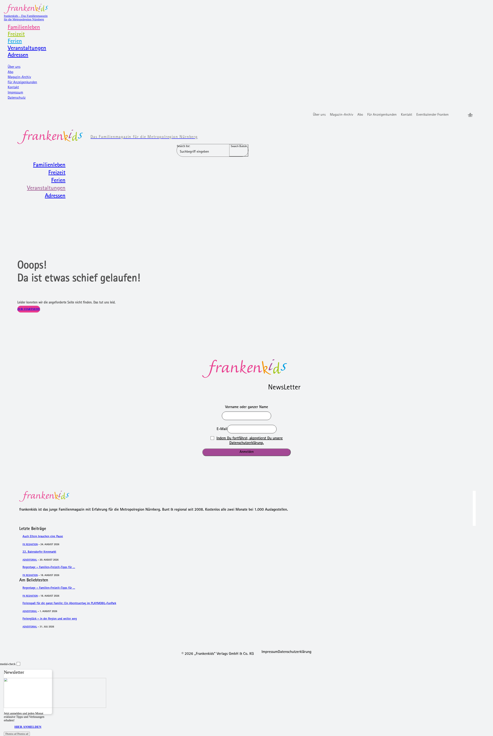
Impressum (15, 93)
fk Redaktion (30, 544)
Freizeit (16, 35)
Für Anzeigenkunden (22, 82)
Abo (10, 72)
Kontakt (13, 87)
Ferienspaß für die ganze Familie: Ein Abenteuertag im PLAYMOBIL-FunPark (69, 603)
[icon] (470, 115)
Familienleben (24, 28)
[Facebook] (455, 115)
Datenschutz (17, 98)
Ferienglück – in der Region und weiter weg (50, 619)
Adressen (18, 55)
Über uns (14, 67)
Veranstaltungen (27, 48)
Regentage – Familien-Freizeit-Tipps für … (49, 567)
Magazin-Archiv (19, 77)
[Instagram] (462, 115)
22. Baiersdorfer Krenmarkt (39, 552)
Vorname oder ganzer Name (246, 407)
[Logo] (246, 368)
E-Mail (222, 429)
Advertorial (30, 560)
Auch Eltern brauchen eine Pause (43, 536)
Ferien (15, 42)
